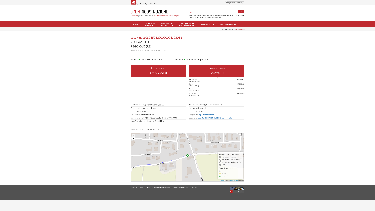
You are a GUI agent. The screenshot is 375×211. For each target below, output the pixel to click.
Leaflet (222, 180)
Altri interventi (208, 24)
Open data (194, 187)
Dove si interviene (228, 24)
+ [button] (133, 135)
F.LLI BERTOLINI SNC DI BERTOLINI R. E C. (214, 118)
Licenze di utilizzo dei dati (180, 187)
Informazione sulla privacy (162, 187)
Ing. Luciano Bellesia (206, 115)
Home (135, 24)
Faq (141, 187)
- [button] (133, 138)
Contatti (148, 187)
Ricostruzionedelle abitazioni (167, 24)
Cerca (241, 12)
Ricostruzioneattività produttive (187, 24)
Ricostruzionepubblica (149, 24)
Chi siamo (134, 187)
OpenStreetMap (234, 180)
